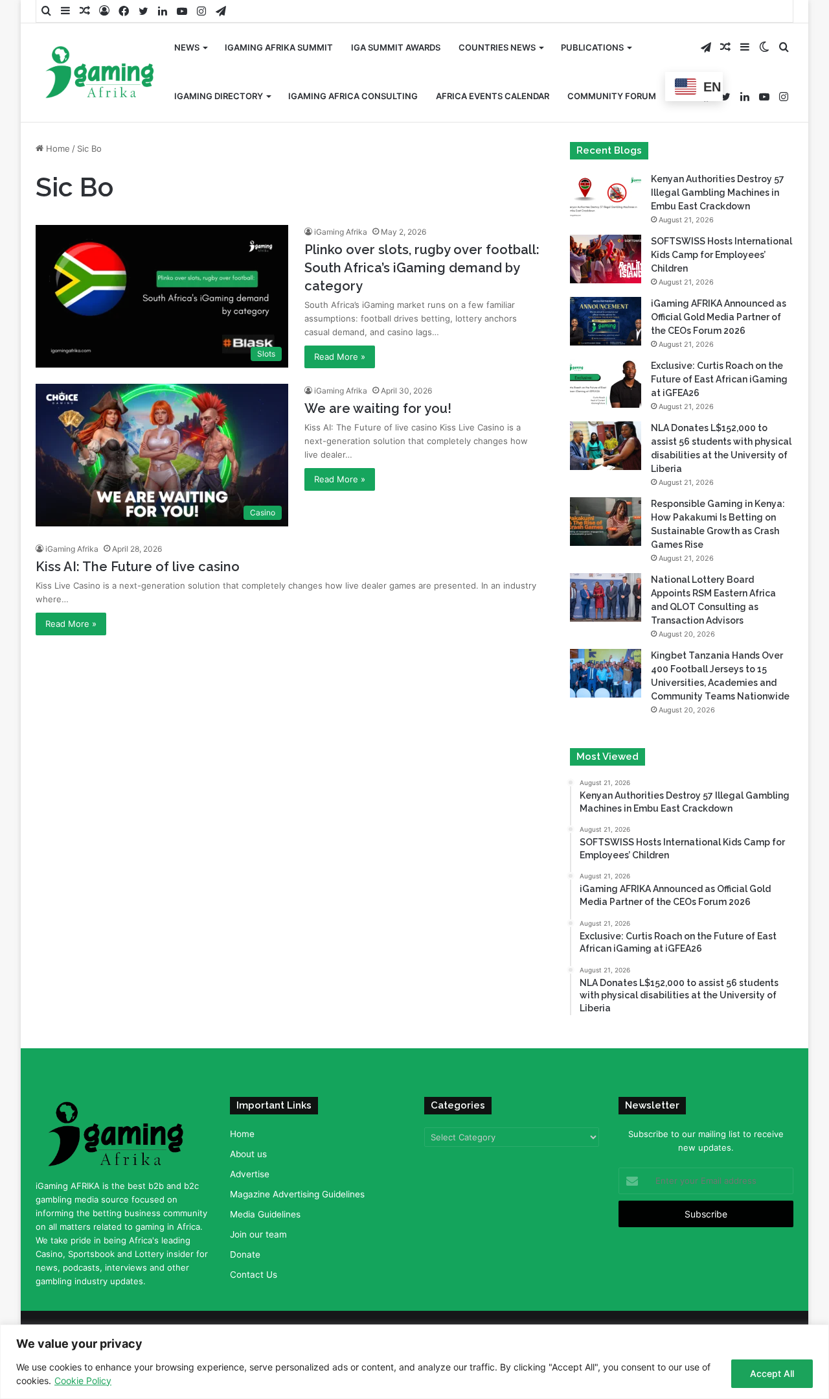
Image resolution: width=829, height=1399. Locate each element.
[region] (414, 1361)
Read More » (339, 356)
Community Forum (611, 96)
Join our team (258, 1234)
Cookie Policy (82, 1380)
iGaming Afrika (340, 232)
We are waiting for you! (377, 408)
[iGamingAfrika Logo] (100, 73)
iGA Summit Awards (395, 47)
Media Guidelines (265, 1214)
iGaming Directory (218, 96)
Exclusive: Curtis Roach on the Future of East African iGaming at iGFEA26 (719, 379)
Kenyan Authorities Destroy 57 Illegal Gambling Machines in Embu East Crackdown (717, 192)
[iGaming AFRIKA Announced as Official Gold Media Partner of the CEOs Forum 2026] (605, 321)
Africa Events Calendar (492, 96)
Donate (245, 1254)
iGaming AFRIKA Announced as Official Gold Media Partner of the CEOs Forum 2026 (718, 317)
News (186, 47)
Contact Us (253, 1274)
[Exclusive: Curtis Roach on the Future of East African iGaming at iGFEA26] (605, 383)
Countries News (497, 47)
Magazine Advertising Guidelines (297, 1194)
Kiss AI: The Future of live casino (138, 566)
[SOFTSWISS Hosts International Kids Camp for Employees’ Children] (605, 259)
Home (56, 148)
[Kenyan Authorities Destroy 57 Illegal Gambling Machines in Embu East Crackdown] (605, 196)
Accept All (772, 1373)
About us (248, 1154)
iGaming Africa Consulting (353, 96)
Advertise (249, 1174)
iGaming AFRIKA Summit (279, 47)
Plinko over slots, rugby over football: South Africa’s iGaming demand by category (421, 268)
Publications (592, 47)
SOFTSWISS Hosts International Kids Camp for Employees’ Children (721, 255)
